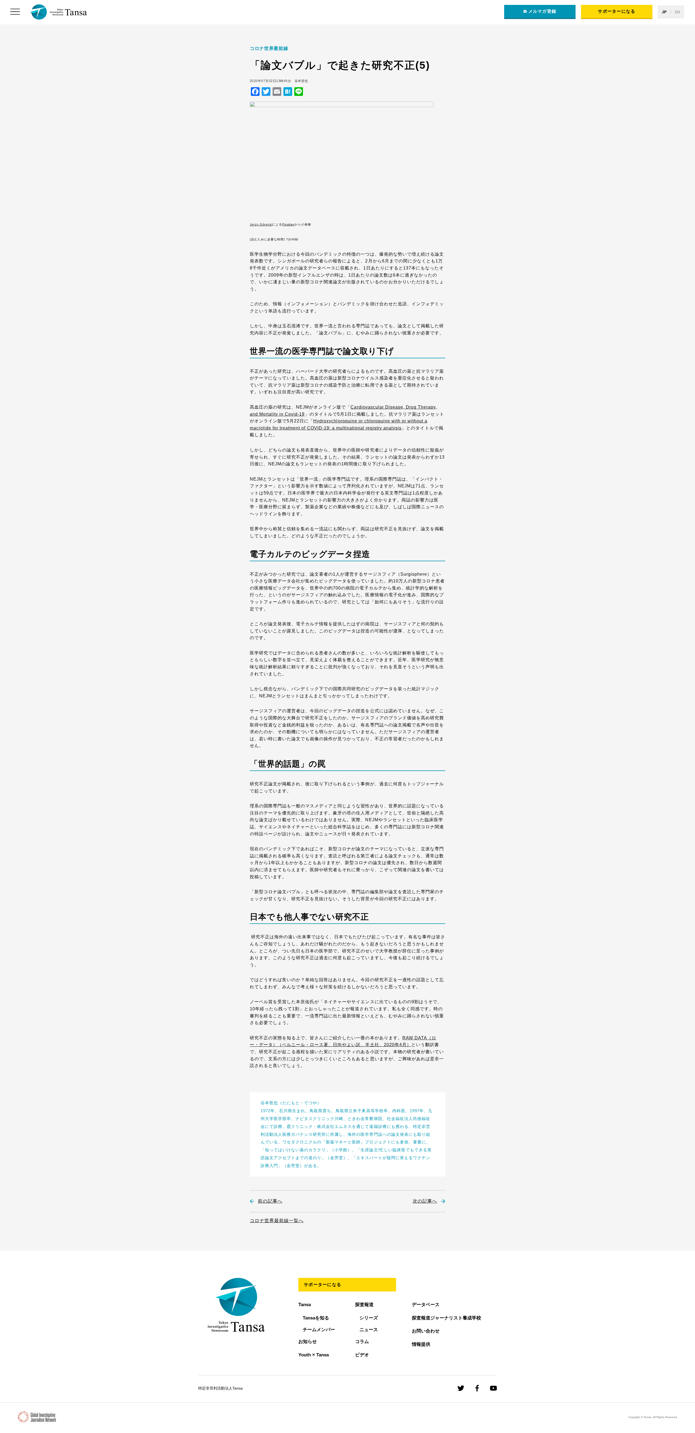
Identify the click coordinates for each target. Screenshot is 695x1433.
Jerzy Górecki (261, 224)
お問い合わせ (426, 1331)
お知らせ (307, 1341)
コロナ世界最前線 (269, 48)
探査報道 (364, 1304)
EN (677, 12)
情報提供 (421, 1344)
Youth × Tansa (313, 1354)
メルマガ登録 (542, 11)
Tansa (304, 1304)
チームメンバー (319, 1329)
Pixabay (288, 224)
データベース (426, 1304)
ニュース (368, 1329)
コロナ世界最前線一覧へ (277, 1220)
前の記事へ (270, 1201)
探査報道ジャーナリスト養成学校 (446, 1318)
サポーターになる (616, 11)
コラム (362, 1341)
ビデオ (362, 1354)
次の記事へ (425, 1201)
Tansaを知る (316, 1318)
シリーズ (368, 1318)
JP (664, 12)
